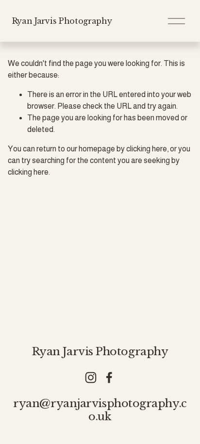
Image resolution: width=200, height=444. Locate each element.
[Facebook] (109, 377)
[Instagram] (91, 377)
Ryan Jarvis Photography (62, 21)
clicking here (146, 149)
